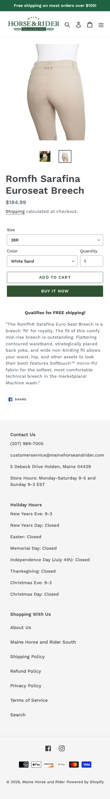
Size (11, 229)
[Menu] (101, 24)
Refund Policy (25, 671)
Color (12, 251)
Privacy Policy (25, 685)
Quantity (88, 251)
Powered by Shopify (85, 782)
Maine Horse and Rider (43, 782)
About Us (20, 627)
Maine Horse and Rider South (43, 642)
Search (18, 714)
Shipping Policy (27, 656)
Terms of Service (29, 700)
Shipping (15, 211)
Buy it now (55, 291)
